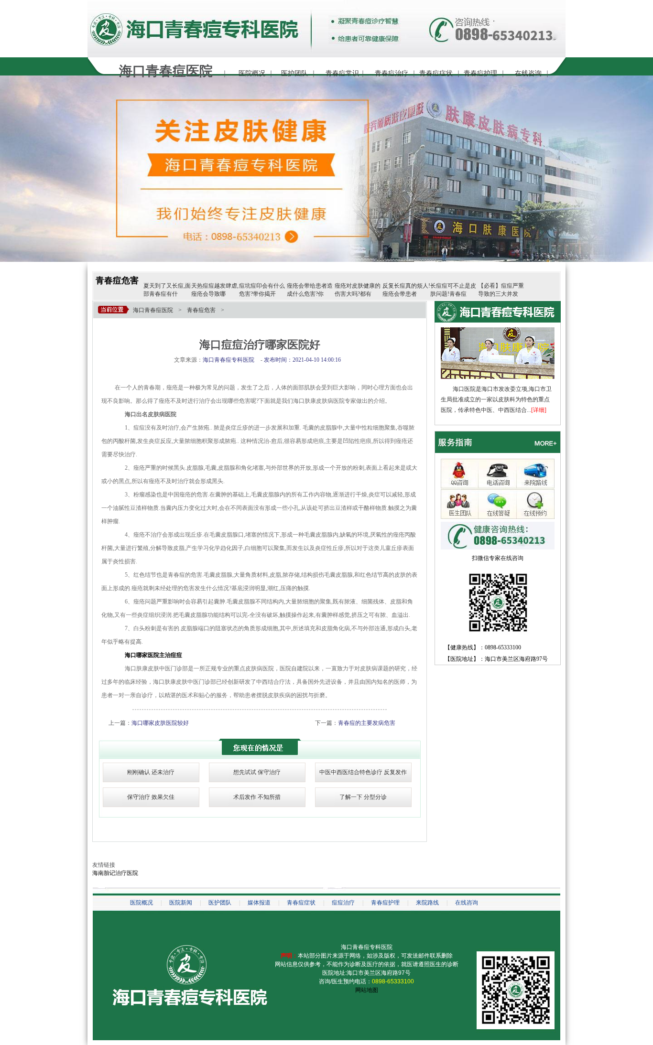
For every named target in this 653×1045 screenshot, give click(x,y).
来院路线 (427, 902)
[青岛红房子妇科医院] (498, 330)
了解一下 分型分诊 (363, 797)
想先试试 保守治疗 (257, 772)
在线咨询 (528, 73)
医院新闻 (180, 902)
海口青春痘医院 (153, 310)
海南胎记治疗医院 (115, 873)
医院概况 (252, 73)
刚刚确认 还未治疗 (150, 772)
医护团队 (294, 73)
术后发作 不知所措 (257, 797)
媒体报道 (259, 902)
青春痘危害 (117, 280)
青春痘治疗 (391, 73)
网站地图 (366, 990)
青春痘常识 (342, 73)
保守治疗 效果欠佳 (150, 797)
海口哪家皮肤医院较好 (160, 723)
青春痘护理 (480, 73)
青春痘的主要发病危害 (366, 723)
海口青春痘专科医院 (366, 947)
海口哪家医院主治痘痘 (153, 655)
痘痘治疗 (343, 902)
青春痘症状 (436, 73)
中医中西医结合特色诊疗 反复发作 (363, 772)
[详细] (538, 410)
